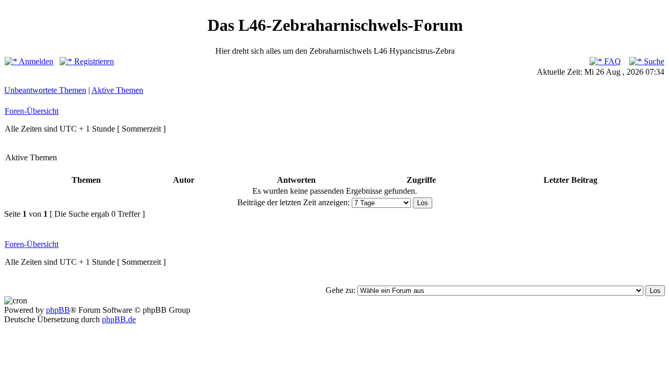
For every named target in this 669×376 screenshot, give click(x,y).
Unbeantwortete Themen (45, 90)
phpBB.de (119, 319)
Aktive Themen (117, 90)
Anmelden (35, 61)
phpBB (58, 310)
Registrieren (93, 61)
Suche (653, 61)
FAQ (611, 61)
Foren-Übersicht (32, 111)
